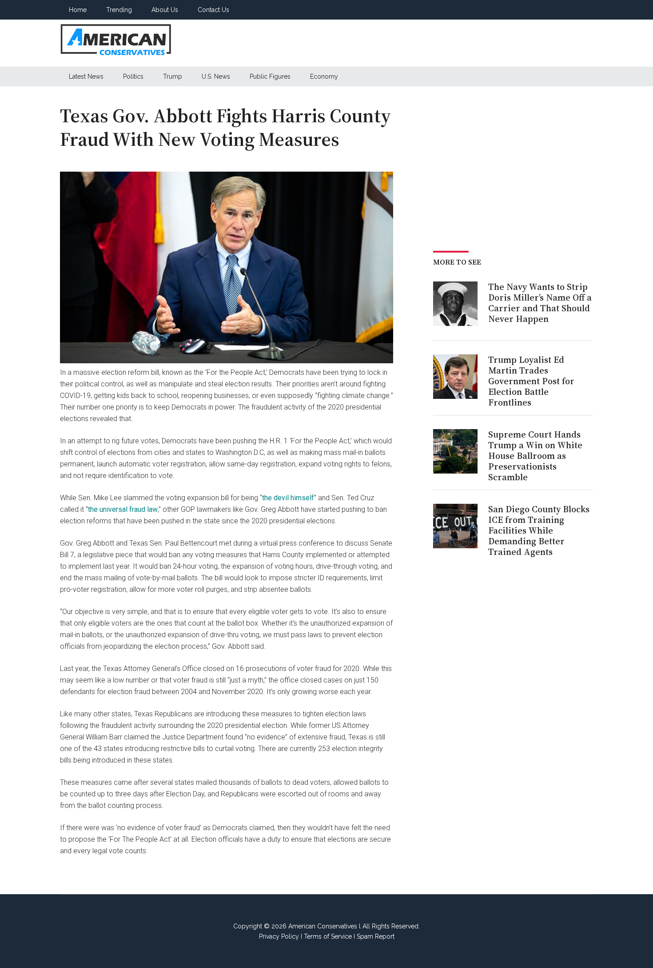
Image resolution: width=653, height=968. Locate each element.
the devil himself (288, 498)
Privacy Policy (279, 936)
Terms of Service (328, 936)
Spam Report (375, 936)
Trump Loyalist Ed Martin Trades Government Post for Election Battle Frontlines (531, 381)
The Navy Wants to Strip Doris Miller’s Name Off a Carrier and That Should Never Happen (540, 303)
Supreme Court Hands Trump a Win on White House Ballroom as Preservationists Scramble (535, 455)
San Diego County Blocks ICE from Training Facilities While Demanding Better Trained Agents (538, 530)
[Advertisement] (431, 43)
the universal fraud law (123, 509)
